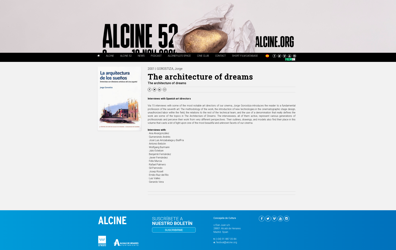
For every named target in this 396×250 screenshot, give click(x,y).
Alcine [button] (110, 55)
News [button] (141, 55)
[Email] (165, 89)
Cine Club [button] (203, 55)
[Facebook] (150, 89)
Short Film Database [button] (245, 55)
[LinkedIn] (160, 89)
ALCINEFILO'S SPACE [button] (179, 55)
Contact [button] (220, 55)
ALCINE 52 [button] (126, 55)
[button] (98, 56)
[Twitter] (155, 89)
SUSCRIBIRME (174, 230)
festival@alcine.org (226, 242)
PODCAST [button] (156, 55)
